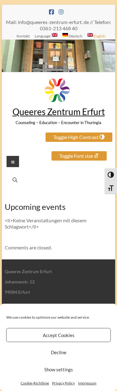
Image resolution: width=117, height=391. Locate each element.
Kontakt (23, 36)
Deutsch (75, 36)
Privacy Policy (63, 383)
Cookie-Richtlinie (35, 383)
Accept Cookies (59, 335)
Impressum (87, 383)
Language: (43, 36)
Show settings (58, 369)
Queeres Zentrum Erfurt (58, 111)
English (99, 36)
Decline (58, 352)
